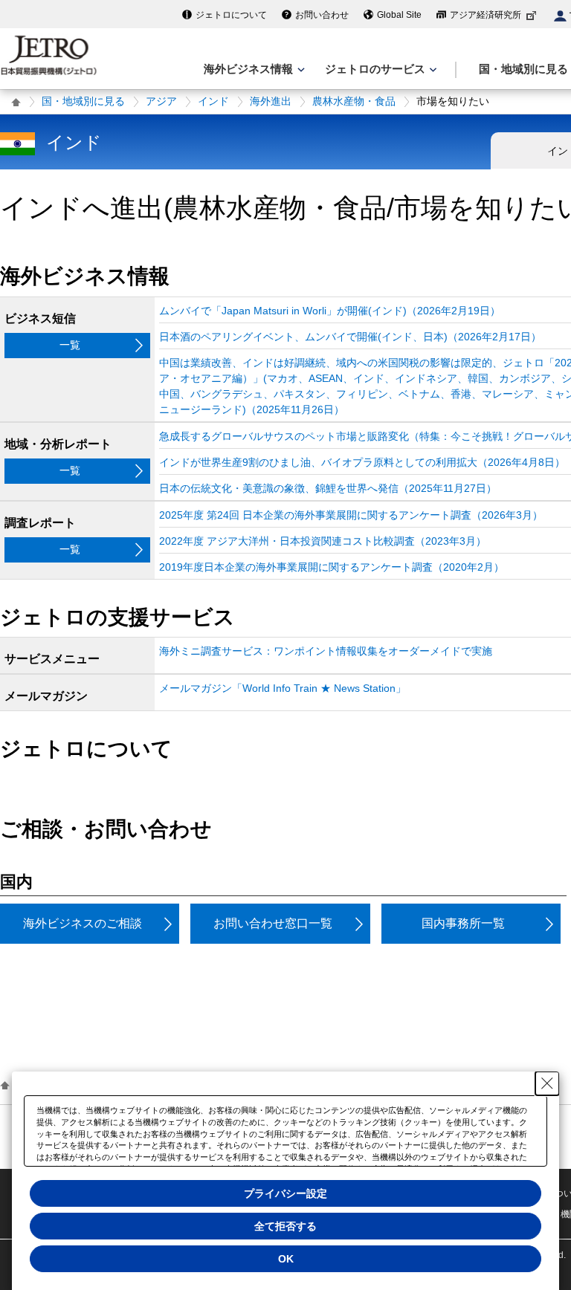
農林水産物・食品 (354, 101)
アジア (161, 101)
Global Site (399, 15)
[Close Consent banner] (547, 1083)
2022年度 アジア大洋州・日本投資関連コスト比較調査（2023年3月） (322, 541)
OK (286, 1259)
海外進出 (270, 101)
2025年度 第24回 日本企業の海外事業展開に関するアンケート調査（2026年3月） (351, 515)
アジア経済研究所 (485, 15)
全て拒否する (285, 1226)
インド (213, 101)
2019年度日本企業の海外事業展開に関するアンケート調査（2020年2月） (331, 567)
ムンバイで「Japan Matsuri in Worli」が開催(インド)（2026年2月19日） (329, 311)
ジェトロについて (231, 15)
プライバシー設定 (285, 1193)
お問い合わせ (322, 15)
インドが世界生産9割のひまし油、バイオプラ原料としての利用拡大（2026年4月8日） (362, 462)
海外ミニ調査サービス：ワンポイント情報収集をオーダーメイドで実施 (325, 651)
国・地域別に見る (83, 101)
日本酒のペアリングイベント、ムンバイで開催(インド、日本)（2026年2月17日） (350, 337)
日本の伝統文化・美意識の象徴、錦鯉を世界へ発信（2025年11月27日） (328, 488)
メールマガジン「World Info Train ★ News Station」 (282, 688)
